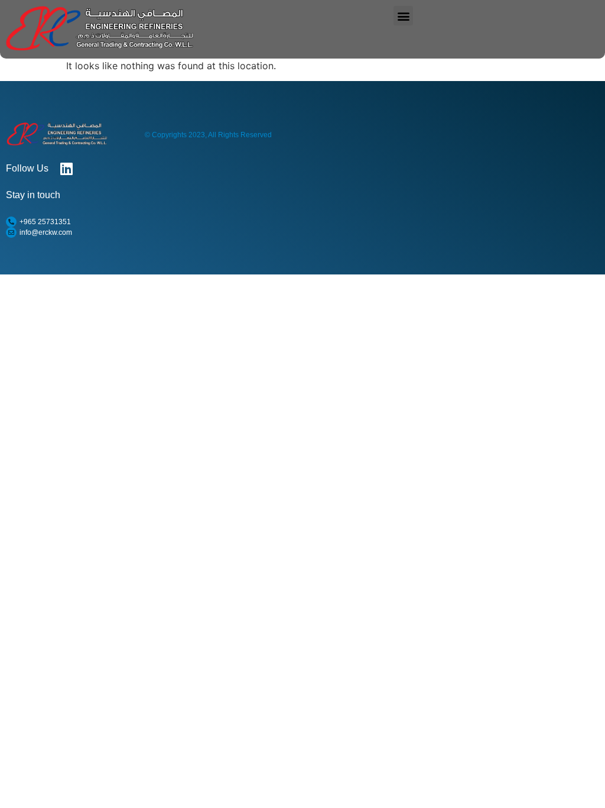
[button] (403, 15)
